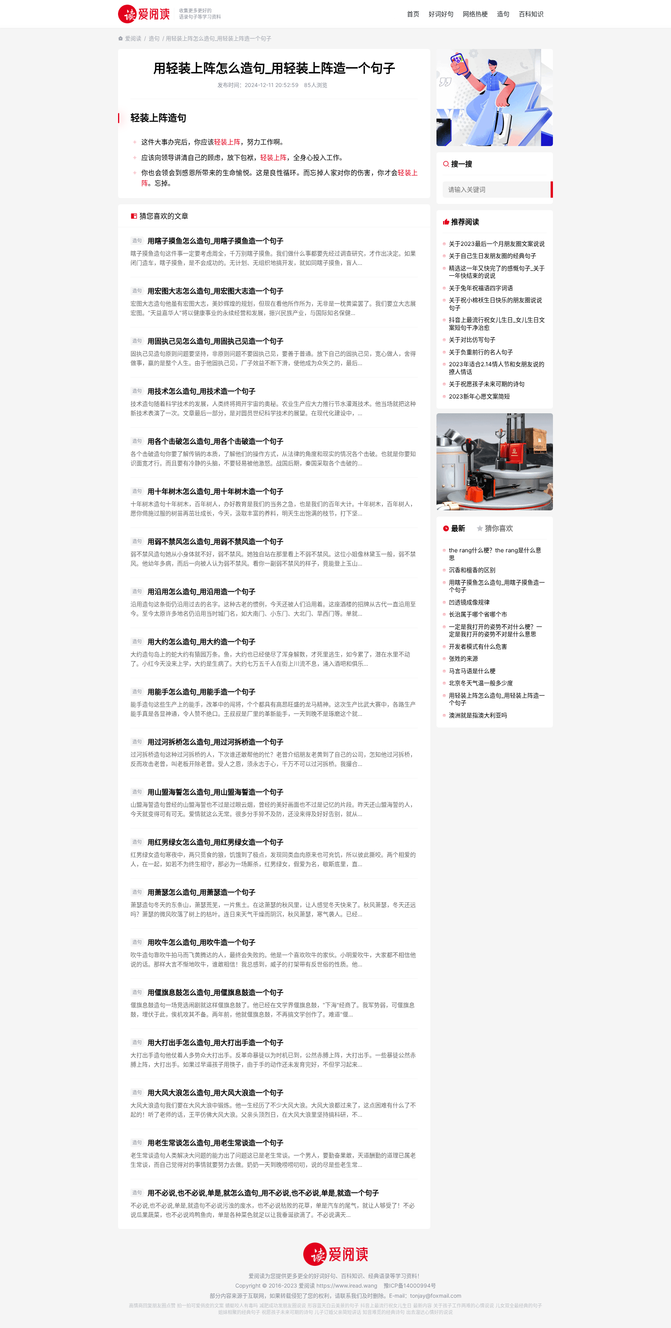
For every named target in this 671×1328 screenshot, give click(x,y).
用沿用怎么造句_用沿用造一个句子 (202, 592)
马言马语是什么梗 (472, 671)
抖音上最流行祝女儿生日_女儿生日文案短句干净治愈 (497, 323)
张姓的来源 (463, 658)
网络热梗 (475, 14)
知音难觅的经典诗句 (384, 1312)
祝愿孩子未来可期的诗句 (287, 1312)
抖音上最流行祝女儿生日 (386, 1306)
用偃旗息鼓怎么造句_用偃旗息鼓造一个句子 (215, 993)
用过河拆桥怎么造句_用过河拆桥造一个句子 (215, 742)
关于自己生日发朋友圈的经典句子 (492, 255)
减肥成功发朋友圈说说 (282, 1306)
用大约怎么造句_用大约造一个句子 (202, 642)
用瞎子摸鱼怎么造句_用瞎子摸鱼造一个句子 (215, 241)
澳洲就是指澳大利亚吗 (478, 715)
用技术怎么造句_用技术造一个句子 (202, 391)
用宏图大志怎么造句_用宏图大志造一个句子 (215, 291)
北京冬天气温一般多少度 (481, 683)
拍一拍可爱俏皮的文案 (200, 1306)
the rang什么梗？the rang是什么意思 (495, 554)
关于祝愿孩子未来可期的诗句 (487, 384)
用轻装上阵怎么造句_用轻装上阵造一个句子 (497, 699)
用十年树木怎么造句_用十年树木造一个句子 (215, 491)
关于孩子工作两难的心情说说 (463, 1306)
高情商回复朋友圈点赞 (152, 1306)
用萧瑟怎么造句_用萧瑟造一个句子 (202, 892)
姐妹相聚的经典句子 (239, 1312)
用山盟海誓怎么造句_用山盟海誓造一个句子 (215, 792)
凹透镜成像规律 (469, 602)
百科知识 (531, 14)
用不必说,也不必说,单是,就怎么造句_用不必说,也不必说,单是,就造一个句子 (263, 1193)
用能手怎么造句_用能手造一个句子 (202, 692)
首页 (413, 14)
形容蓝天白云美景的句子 (333, 1306)
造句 (503, 14)
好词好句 (441, 14)
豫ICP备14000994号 (410, 1285)
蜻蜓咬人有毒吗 (241, 1306)
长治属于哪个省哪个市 (478, 614)
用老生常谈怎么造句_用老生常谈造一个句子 (215, 1143)
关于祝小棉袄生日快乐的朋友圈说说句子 (495, 304)
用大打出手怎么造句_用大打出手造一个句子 (215, 1043)
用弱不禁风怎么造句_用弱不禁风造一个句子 (215, 542)
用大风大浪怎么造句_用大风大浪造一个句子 (215, 1093)
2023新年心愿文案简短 (479, 396)
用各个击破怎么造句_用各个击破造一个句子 (215, 441)
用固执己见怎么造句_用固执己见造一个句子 (215, 341)
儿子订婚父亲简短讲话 (338, 1312)
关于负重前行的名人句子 (481, 352)
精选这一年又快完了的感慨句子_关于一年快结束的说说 (497, 272)
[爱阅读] (143, 13)
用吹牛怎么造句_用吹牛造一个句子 (202, 942)
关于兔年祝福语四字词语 (481, 288)
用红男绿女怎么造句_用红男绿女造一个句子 (215, 842)
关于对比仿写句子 (472, 339)
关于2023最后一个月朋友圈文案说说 (497, 243)
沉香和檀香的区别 (472, 570)
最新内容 (422, 1306)
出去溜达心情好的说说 (429, 1312)
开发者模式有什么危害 (478, 646)
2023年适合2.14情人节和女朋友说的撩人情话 (496, 368)
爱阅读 (133, 38)
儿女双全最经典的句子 (518, 1306)
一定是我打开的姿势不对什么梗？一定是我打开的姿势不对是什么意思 (495, 630)
